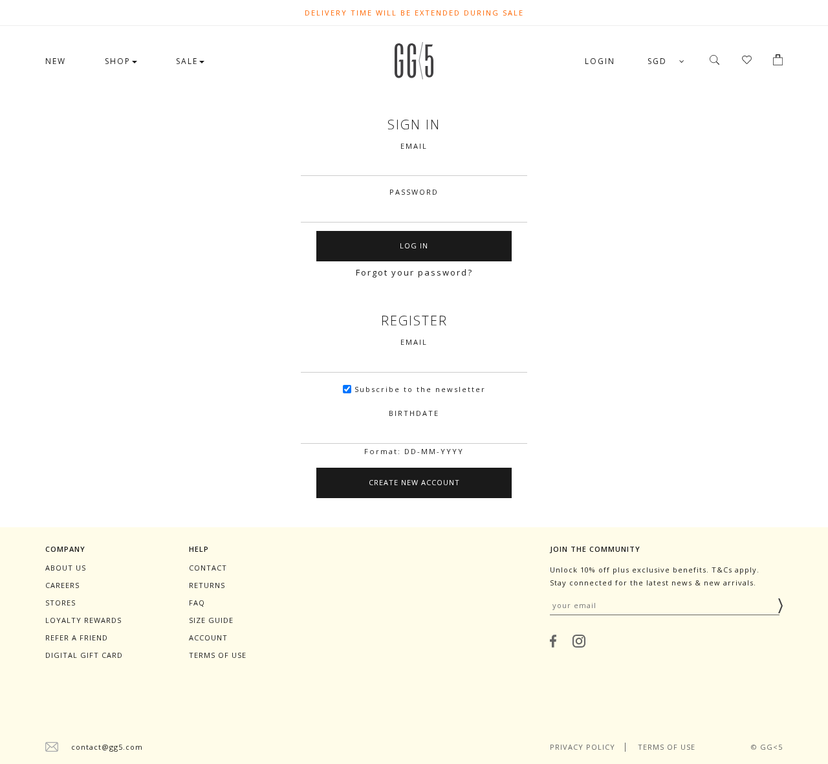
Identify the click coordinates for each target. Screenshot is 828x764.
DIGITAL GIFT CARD (84, 655)
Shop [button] (118, 61)
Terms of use (217, 655)
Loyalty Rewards (83, 620)
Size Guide (211, 620)
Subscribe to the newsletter (420, 389)
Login (600, 61)
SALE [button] (187, 61)
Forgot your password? (414, 272)
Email (414, 146)
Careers (62, 585)
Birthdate (414, 413)
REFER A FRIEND (76, 637)
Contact (208, 568)
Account (208, 637)
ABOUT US (65, 568)
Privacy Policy (582, 747)
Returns (207, 585)
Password (414, 192)
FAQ (197, 602)
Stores (60, 602)
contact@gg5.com (107, 747)
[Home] (414, 75)
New (55, 61)
